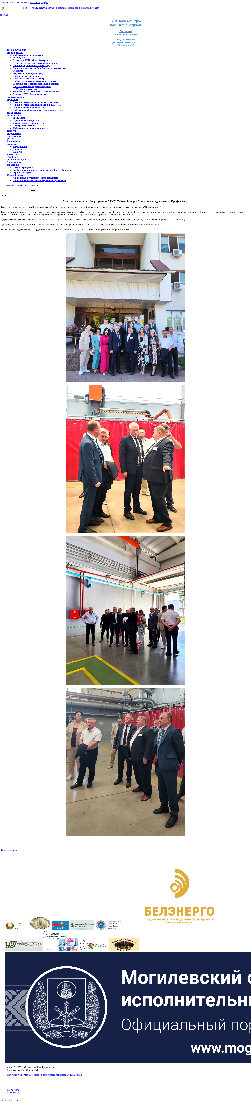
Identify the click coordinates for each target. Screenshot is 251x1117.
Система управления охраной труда (31, 65)
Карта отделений (13, 9)
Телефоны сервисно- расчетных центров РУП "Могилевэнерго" (125, 42)
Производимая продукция (26, 76)
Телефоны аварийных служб (16, 158)
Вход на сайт (13, 1092)
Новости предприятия (14, 132)
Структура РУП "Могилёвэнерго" (31, 60)
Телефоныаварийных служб (125, 33)
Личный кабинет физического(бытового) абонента (39, 180)
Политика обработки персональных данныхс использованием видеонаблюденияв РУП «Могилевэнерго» (36, 86)
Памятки (17, 151)
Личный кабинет (10, 5)
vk (33, 8)
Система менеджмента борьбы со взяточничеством (40, 68)
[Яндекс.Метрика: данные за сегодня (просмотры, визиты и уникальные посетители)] (10, 1100)
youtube (51, 8)
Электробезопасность (24, 125)
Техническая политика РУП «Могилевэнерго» (37, 91)
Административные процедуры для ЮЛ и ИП (37, 104)
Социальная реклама (13, 142)
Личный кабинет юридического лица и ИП (35, 178)
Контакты (12, 154)
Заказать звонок (15, 97)
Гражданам (19, 118)
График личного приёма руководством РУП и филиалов (42, 170)
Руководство (19, 57)
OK (36, 8)
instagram (42, 8)
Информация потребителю (14, 113)
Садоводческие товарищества (28, 123)
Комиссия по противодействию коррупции (35, 63)
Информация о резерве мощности (30, 128)
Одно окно (12, 99)
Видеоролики (20, 146)
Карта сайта (13, 1090)
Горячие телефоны (23, 172)
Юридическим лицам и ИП (27, 120)
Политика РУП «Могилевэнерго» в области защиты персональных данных (34, 79)
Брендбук (18, 71)
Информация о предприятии (28, 55)
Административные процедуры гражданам (35, 102)
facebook (27, 8)
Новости (21, 185)
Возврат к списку (9, 850)
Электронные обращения (14, 163)
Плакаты (18, 149)
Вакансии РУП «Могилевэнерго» (30, 94)
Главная (10, 185)
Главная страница (16, 50)
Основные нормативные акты (29, 107)
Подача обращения (23, 167)
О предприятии (15, 52)
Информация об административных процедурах (38, 110)
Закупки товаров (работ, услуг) (29, 73)
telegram (60, 8)
